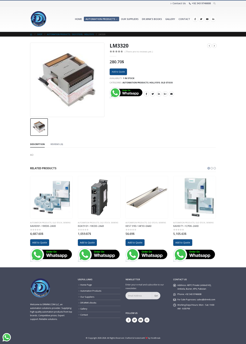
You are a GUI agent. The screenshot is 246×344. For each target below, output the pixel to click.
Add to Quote (118, 71)
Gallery (170, 19)
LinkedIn (159, 94)
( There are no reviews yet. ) (139, 51)
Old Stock (167, 82)
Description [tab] (37, 144)
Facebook (146, 94)
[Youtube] (207, 19)
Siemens (66, 222)
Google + (165, 94)
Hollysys (154, 82)
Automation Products (100, 19)
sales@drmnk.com (206, 299)
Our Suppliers (129, 19)
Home (78, 19)
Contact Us (179, 3)
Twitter (152, 94)
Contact (184, 19)
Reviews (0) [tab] (57, 144)
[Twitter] (201, 19)
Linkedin (146, 320)
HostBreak (155, 338)
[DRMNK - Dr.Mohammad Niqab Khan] (38, 19)
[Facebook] (195, 19)
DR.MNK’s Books (152, 19)
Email (171, 94)
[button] (208, 168)
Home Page (86, 284)
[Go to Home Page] (31, 34)
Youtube (140, 320)
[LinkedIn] (213, 19)
